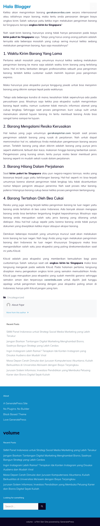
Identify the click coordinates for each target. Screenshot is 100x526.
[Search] (42, 506)
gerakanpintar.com (59, 133)
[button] (86, 6)
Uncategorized (15, 297)
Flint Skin (40, 522)
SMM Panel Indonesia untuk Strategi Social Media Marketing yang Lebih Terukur (49, 450)
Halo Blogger (17, 6)
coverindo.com (53, 279)
